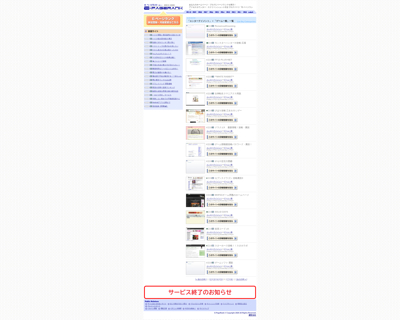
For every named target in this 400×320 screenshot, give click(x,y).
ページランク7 (205, 12)
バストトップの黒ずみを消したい (165, 46)
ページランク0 (245, 12)
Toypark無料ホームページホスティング (252, 315)
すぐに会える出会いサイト (157, 304)
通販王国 (164, 308)
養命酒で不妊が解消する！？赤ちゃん (167, 76)
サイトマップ (204, 308)
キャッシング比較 (213, 304)
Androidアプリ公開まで (161, 102)
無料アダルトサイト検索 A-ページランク (250, 12)
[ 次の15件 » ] (241, 279)
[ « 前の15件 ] (201, 279)
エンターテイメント (214, 29)
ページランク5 (217, 12)
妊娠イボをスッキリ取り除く (163, 42)
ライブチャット (228, 304)
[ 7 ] (228, 279)
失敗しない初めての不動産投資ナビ (166, 99)
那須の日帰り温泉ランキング (163, 87)
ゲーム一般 (228, 29)
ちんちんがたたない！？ (161, 54)
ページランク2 (234, 12)
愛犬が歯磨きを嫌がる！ (161, 72)
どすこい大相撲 (175, 308)
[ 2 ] (210, 279)
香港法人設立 (242, 304)
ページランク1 (239, 12)
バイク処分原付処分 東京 (162, 39)
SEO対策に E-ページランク (163, 6)
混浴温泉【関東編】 (160, 106)
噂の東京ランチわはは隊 (161, 80)
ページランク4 (222, 12)
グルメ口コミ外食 (197, 304)
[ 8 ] (231, 279)
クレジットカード (154, 306)
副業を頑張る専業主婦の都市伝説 (165, 91)
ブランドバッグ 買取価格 (162, 84)
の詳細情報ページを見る (222, 35)
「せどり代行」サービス (161, 95)
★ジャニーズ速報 (159, 61)
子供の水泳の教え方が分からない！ (166, 65)
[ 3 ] (214, 279)
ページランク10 (189, 12)
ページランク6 (211, 12)
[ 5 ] (221, 279)
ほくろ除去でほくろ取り (178, 304)
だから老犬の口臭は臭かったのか (165, 50)
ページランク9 (194, 12)
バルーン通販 (152, 308)
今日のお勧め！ (190, 308)
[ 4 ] (217, 279)
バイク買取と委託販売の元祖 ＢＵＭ (166, 35)
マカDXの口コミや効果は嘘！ (163, 57)
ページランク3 (228, 12)
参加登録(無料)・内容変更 (163, 20)
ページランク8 (200, 12)
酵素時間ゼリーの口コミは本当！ (165, 69)
